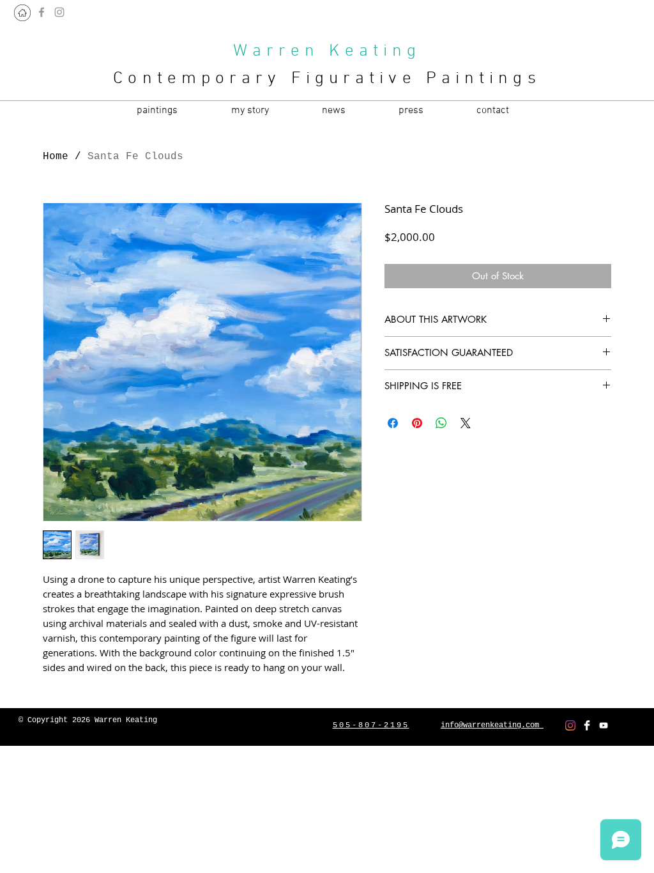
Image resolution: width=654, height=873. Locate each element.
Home (55, 156)
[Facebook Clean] (587, 725)
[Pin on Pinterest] (417, 423)
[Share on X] (465, 423)
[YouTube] (603, 725)
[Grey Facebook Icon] (41, 12)
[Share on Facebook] (392, 423)
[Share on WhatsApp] (441, 423)
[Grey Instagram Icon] (59, 12)
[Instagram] (570, 725)
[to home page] (22, 12)
